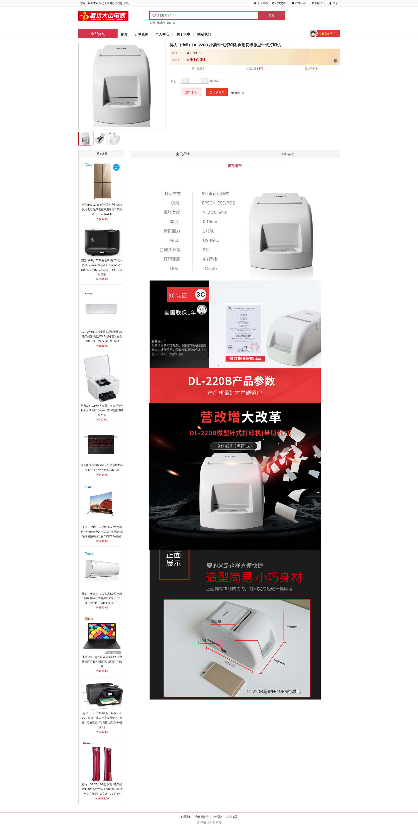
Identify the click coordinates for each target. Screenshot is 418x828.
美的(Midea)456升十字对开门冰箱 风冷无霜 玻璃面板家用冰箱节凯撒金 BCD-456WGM (102, 209)
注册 (125, 3)
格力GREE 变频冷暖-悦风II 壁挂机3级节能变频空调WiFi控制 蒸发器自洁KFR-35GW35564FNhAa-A (102, 336)
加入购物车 (217, 92)
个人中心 (162, 34)
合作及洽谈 (201, 816)
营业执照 (232, 816)
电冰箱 (161, 22)
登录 (118, 3)
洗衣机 (171, 22)
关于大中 (183, 34)
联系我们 (204, 34)
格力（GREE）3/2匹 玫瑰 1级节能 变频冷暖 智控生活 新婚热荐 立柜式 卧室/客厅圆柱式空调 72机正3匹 (102, 789)
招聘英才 (217, 816)
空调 (152, 22)
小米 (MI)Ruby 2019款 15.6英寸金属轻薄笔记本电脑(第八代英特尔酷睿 (102, 661)
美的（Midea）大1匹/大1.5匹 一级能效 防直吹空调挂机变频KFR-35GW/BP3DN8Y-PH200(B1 (102, 598)
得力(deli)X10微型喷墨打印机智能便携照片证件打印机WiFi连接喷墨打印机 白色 (102, 410)
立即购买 (191, 92)
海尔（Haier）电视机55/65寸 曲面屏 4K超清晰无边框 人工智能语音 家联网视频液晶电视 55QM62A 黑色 (102, 532)
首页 (124, 34)
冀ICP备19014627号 (209, 822)
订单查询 (141, 34)
